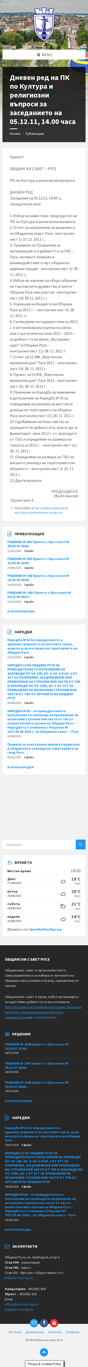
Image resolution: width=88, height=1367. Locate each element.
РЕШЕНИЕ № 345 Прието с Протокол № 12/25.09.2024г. (38, 577)
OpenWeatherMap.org (45, 929)
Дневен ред (35, 1332)
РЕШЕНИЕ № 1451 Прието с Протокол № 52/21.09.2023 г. (39, 594)
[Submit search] (81, 844)
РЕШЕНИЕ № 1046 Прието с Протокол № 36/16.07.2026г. (37, 1084)
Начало (15, 133)
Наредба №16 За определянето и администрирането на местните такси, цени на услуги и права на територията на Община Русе (42, 646)
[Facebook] (44, 1323)
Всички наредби (20, 767)
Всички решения (20, 611)
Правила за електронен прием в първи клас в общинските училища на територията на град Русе (43, 748)
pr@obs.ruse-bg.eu (19, 1278)
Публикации (34, 133)
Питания (15, 1332)
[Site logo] (44, 40)
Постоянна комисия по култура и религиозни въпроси (41, 510)
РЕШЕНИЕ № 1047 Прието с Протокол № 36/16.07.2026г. (37, 1065)
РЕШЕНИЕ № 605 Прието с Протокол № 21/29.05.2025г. (38, 561)
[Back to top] (44, 1352)
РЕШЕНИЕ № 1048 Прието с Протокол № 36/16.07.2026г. (37, 1046)
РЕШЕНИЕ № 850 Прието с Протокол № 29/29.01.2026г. (38, 544)
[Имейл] (34, 1323)
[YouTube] (54, 1323)
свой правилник (45, 1017)
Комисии (55, 1332)
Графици (72, 1332)
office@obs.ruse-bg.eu (21, 1304)
